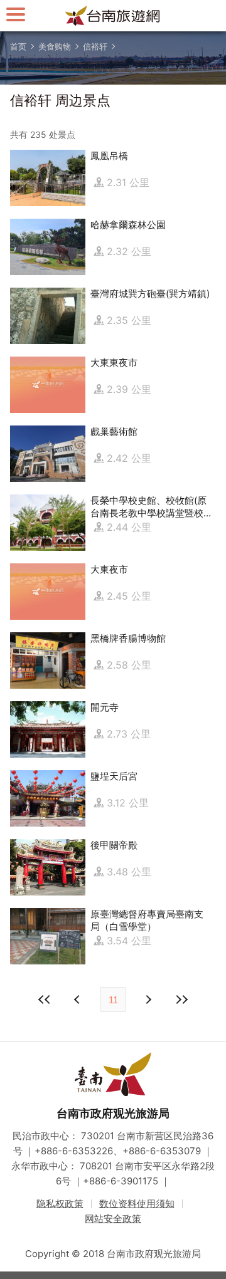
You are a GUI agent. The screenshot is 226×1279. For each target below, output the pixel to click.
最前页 (44, 999)
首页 (18, 46)
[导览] (15, 14)
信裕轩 (95, 46)
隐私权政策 (59, 1203)
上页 (147, 999)
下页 (78, 999)
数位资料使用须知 (137, 1203)
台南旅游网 (113, 16)
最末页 (181, 999)
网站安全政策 (113, 1218)
